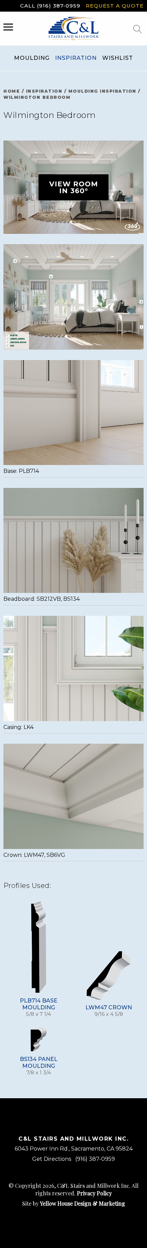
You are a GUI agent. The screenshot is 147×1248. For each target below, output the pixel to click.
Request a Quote (115, 5)
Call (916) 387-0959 (50, 5)
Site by (73, 1203)
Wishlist (117, 58)
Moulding (32, 58)
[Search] (137, 29)
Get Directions (51, 1159)
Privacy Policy (94, 1193)
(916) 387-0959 (95, 1159)
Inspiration (76, 58)
